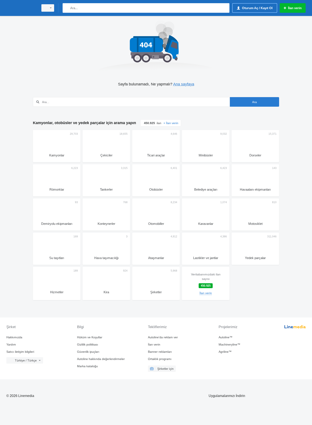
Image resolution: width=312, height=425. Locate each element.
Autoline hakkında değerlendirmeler (101, 359)
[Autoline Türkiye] (21, 8)
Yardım (11, 344)
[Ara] (66, 8)
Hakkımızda (14, 337)
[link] (205, 283)
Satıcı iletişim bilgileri (20, 351)
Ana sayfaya (183, 84)
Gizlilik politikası (87, 344)
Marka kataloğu (87, 366)
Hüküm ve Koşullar (89, 337)
